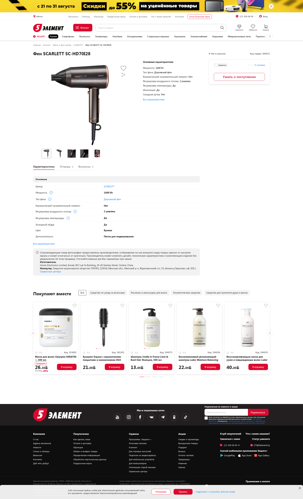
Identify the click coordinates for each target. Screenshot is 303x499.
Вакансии (37, 455)
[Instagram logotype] (129, 417)
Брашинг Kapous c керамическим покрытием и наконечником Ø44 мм (102, 360)
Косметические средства (186, 292)
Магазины (73, 16)
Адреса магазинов (42, 443)
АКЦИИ (41, 36)
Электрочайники (198, 36)
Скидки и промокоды (188, 439)
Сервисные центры (50, 271)
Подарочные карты (116, 16)
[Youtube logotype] (117, 417)
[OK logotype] (174, 417)
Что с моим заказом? (161, 16)
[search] (222, 27)
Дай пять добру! (41, 463)
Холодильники (134, 36)
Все (82, 292)
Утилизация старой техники (142, 467)
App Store (246, 455)
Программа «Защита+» (140, 439)
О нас (36, 439)
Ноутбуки (117, 36)
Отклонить (161, 491)
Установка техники (138, 443)
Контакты (179, 16)
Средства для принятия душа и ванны (227, 292)
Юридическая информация (86, 455)
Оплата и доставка (138, 16)
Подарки (182, 447)
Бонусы (181, 451)
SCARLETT (109, 186)
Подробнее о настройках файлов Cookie (215, 491)
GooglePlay (229, 455)
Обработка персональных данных (89, 459)
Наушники (217, 36)
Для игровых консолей (140, 451)
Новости (37, 447)
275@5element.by (262, 445)
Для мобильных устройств (141, 459)
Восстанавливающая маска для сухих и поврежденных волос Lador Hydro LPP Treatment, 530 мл (246, 360)
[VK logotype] (151, 417)
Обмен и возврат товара (85, 451)
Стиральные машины (158, 36)
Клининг (133, 447)
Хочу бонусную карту (199, 16)
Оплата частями (186, 455)
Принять (183, 491)
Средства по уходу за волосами (107, 292)
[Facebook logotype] (140, 417)
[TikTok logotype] (185, 417)
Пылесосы (84, 36)
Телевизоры (101, 36)
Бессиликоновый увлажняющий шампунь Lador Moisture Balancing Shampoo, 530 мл (198, 360)
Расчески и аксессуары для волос (149, 292)
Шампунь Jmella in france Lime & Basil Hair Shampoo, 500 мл (149, 358)
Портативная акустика (267, 36)
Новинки (182, 463)
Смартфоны (68, 36)
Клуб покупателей (230, 433)
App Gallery (263, 455)
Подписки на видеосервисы (142, 455)
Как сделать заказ (81, 439)
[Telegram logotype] (163, 417)
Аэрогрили (179, 36)
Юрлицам (98, 16)
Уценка (53, 36)
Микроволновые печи (239, 36)
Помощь (86, 16)
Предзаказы (184, 459)
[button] (269, 36)
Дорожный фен (112, 199)
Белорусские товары (188, 443)
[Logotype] (50, 28)
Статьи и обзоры (41, 451)
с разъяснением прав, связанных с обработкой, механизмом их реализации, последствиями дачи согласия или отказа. (237, 422)
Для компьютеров (137, 463)
